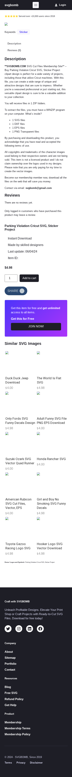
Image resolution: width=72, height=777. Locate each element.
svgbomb (11, 5)
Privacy (21, 762)
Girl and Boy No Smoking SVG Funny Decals (51, 503)
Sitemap (10, 657)
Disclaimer (36, 762)
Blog (8, 687)
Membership (13, 722)
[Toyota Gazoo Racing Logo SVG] (20, 528)
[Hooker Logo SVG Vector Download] (52, 528)
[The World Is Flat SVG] (52, 362)
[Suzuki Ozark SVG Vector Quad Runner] (20, 443)
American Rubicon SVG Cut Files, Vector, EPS (18, 503)
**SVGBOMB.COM (15, 66)
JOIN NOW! (36, 326)
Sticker (23, 32)
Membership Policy (17, 734)
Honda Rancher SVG (51, 459)
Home (7, 562)
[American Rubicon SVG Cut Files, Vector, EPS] (20, 483)
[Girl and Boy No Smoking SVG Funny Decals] (52, 483)
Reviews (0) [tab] (14, 50)
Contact (10, 669)
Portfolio (10, 663)
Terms (8, 762)
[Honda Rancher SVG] (52, 443)
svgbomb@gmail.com (39, 188)
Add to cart (29, 278)
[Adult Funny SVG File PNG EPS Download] (52, 403)
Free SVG (11, 692)
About (9, 651)
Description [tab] (14, 43)
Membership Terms (17, 728)
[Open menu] (36, 5)
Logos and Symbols (17, 562)
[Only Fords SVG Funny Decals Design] (20, 403)
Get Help (10, 705)
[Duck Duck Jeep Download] (20, 362)
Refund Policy (14, 699)
